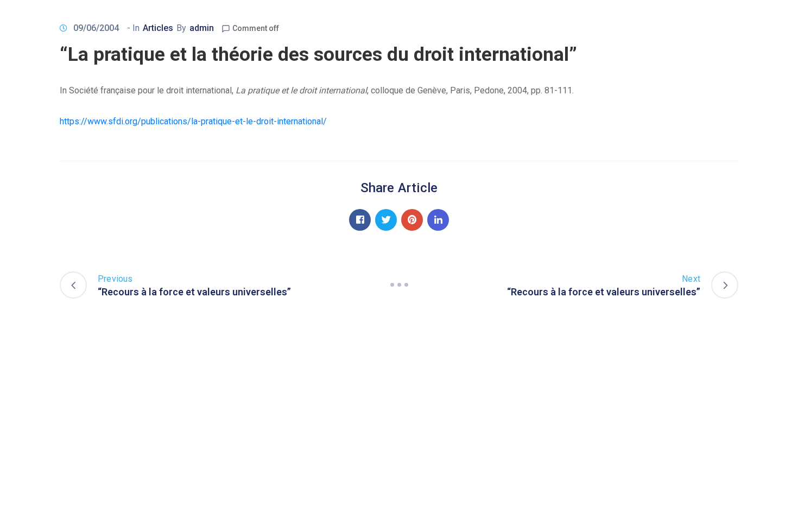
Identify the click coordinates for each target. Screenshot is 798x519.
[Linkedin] (438, 220)
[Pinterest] (412, 220)
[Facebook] (360, 220)
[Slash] (399, 285)
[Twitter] (386, 220)
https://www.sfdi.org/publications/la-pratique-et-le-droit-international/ (193, 121)
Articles (158, 28)
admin (201, 28)
